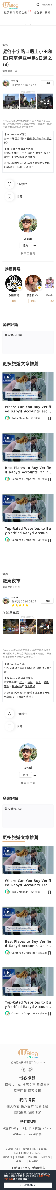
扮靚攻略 (17, 156)
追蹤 (47, 83)
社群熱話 (39, 12)
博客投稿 (34, 1090)
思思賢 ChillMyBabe (33, 295)
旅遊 (5, 45)
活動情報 (30, 156)
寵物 (6, 156)
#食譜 (37, 1128)
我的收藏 (41, 1106)
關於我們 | (8, 1157)
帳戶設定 (27, 1106)
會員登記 (48, 5)
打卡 (21, 152)
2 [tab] (25, 24)
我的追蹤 (20, 1112)
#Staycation (22, 1134)
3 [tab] (30, 24)
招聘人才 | (22, 1161)
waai (14, 81)
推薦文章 (28, 1084)
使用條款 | (34, 1157)
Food (18, 1152)
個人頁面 (13, 1106)
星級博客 (43, 1084)
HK (35, 1148)
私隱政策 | (47, 1157)
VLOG (17, 1084)
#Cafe (46, 1128)
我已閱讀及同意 (28, 1185)
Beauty (45, 1148)
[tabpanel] (28, 20)
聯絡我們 (34, 1161)
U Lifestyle (13, 1148)
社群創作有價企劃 (15, 12)
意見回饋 (20, 1090)
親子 (46, 152)
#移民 (37, 1134)
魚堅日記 (14, 295)
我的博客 (34, 1112)
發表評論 (13, 335)
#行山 (17, 1128)
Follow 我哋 (24, 167)
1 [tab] (21, 24)
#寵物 (7, 1128)
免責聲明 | (21, 1157)
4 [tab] (35, 24)
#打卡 (27, 1128)
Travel (26, 1148)
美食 (38, 152)
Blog (27, 1152)
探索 (8, 1084)
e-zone (37, 1152)
